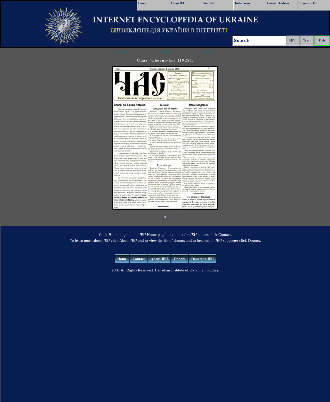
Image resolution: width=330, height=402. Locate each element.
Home (142, 3)
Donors (179, 258)
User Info (209, 3)
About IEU (177, 3)
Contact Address (278, 3)
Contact (139, 258)
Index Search (243, 3)
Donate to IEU (309, 3)
